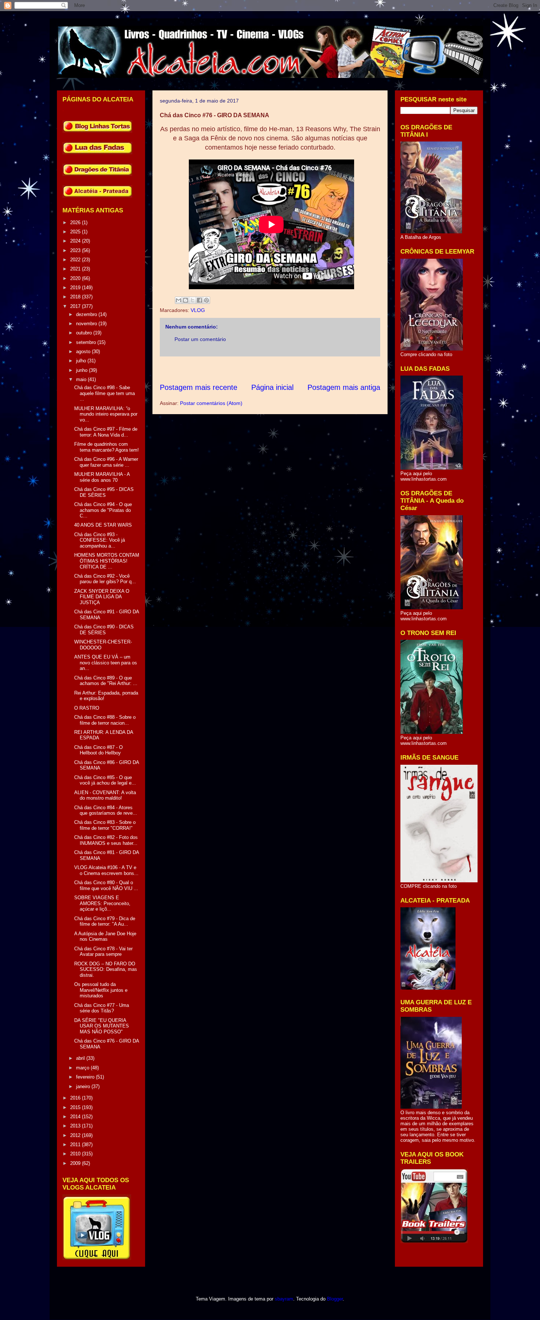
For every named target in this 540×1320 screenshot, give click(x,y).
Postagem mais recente (198, 387)
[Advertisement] (293, 369)
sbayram (284, 1299)
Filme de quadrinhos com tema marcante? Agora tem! (106, 447)
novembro (87, 323)
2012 (76, 1135)
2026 (76, 222)
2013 (76, 1126)
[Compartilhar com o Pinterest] (206, 300)
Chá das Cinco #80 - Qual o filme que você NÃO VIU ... (106, 885)
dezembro (87, 314)
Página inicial (272, 387)
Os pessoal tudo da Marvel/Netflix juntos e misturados (100, 990)
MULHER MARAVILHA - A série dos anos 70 (102, 477)
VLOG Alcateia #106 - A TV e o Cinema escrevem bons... (106, 870)
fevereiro (86, 1077)
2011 (76, 1144)
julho (81, 360)
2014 (76, 1116)
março (83, 1067)
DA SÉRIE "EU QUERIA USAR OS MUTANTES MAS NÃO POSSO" (101, 1026)
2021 (76, 269)
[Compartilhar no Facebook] (199, 300)
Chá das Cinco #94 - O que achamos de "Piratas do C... (103, 510)
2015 (76, 1107)
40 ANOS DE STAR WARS (103, 525)
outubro (84, 333)
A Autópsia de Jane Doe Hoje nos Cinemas (105, 936)
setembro (86, 342)
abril (81, 1058)
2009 (76, 1163)
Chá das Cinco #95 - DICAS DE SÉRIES (104, 492)
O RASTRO (86, 708)
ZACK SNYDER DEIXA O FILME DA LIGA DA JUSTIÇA (101, 596)
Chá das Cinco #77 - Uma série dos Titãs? (101, 1008)
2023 (76, 250)
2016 (76, 1098)
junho (82, 370)
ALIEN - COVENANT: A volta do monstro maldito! (105, 795)
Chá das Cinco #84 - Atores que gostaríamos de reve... (105, 810)
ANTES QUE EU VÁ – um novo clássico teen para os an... (105, 662)
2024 (76, 241)
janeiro (83, 1086)
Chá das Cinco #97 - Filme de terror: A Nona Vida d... (105, 432)
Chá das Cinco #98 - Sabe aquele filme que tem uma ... (104, 393)
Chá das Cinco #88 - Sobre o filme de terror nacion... (105, 720)
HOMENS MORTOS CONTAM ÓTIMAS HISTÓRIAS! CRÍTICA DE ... (106, 560)
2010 (76, 1153)
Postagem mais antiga (343, 387)
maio (82, 379)
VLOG (198, 310)
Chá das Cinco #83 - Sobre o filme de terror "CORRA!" (105, 825)
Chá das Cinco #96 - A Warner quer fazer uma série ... (106, 462)
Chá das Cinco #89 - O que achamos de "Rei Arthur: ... (105, 680)
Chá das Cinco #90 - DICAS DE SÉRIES (104, 629)
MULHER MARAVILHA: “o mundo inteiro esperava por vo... (105, 414)
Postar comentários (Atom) (211, 403)
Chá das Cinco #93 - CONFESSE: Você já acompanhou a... (99, 540)
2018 (76, 296)
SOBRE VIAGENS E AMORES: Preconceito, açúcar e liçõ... (102, 903)
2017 (76, 306)
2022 (76, 259)
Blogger (335, 1299)
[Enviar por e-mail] (178, 300)
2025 (76, 231)
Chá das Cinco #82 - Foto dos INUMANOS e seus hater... (106, 840)
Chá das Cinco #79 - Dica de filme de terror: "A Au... (104, 921)
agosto (84, 351)
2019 (76, 287)
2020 (76, 278)
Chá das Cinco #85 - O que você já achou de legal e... (105, 780)
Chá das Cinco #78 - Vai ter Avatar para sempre (103, 951)
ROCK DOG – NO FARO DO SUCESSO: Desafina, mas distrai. (105, 969)
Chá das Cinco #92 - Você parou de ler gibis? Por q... (105, 579)
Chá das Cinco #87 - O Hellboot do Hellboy (98, 750)
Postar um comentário (200, 339)
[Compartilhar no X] (192, 300)
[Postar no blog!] (185, 300)
